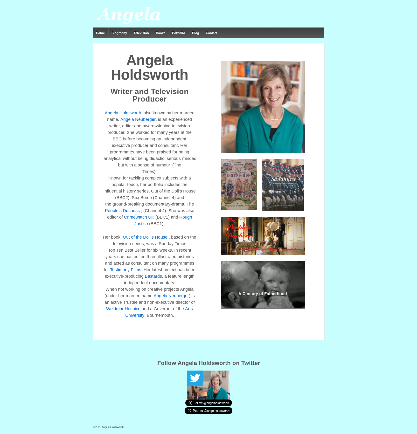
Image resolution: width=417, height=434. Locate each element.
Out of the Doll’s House (145, 237)
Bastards (153, 276)
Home (100, 33)
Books (160, 33)
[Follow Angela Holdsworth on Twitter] (208, 384)
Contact (211, 33)
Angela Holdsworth (123, 112)
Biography (119, 33)
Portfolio (178, 33)
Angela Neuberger (138, 119)
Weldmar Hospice (123, 308)
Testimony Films (125, 269)
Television (141, 33)
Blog (195, 33)
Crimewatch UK (139, 217)
